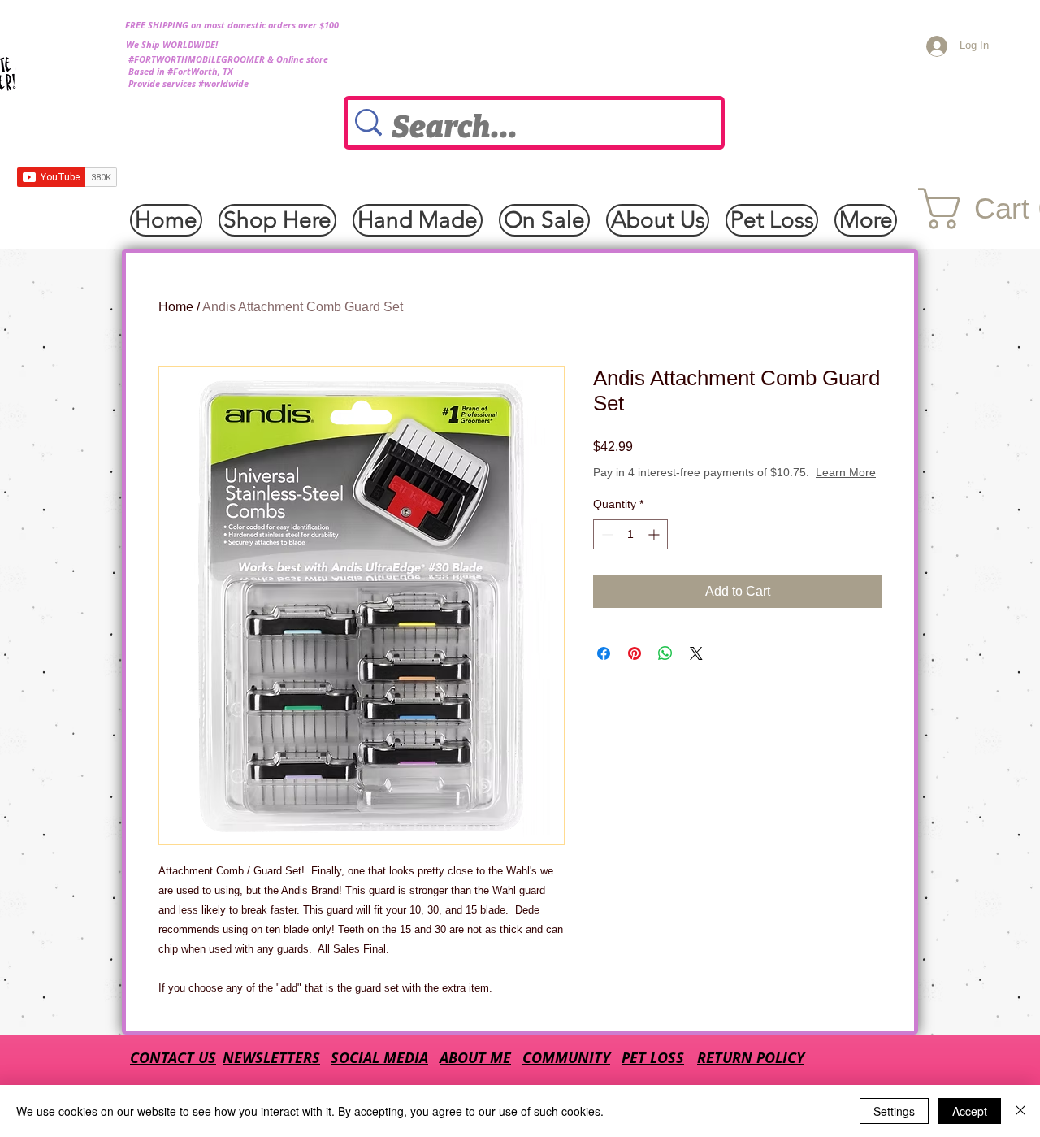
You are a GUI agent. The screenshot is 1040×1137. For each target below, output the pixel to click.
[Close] (1020, 1111)
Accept (969, 1111)
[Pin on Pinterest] (634, 653)
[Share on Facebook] (603, 653)
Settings (894, 1111)
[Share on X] (696, 653)
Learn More (846, 472)
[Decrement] (606, 534)
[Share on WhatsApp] (665, 653)
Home (175, 307)
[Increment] (655, 534)
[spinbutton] (630, 534)
